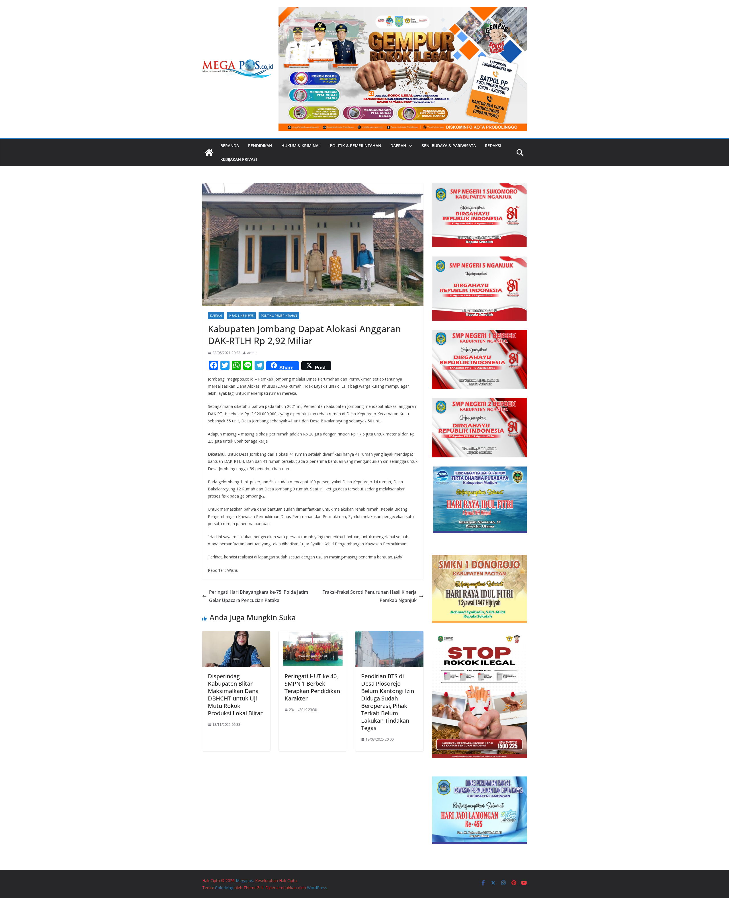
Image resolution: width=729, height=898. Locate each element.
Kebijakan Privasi (238, 159)
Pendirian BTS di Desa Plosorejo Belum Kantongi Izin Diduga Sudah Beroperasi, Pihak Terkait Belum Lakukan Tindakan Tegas (387, 702)
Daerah (398, 145)
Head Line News (241, 316)
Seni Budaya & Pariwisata (449, 145)
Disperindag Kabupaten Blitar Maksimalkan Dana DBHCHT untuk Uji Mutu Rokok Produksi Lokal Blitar (235, 694)
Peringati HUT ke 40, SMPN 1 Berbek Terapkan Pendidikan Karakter (312, 687)
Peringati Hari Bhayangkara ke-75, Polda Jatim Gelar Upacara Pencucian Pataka (258, 596)
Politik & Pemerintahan (355, 145)
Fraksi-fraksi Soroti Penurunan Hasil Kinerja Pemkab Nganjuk (369, 596)
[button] (409, 146)
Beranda (229, 145)
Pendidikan (260, 145)
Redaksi (493, 145)
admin (252, 352)
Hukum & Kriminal (301, 145)
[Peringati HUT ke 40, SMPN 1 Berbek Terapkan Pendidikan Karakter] (313, 635)
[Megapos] (209, 152)
